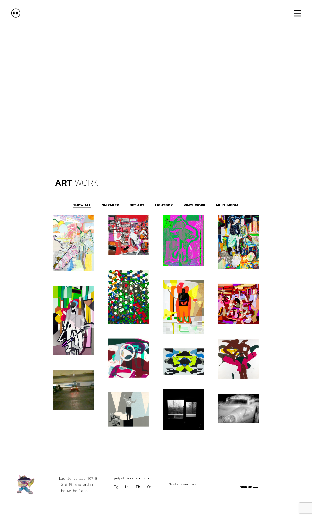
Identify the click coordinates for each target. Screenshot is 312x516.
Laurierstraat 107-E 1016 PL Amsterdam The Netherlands (78, 484)
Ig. (117, 487)
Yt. (150, 487)
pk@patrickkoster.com (132, 478)
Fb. (139, 487)
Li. (128, 487)
